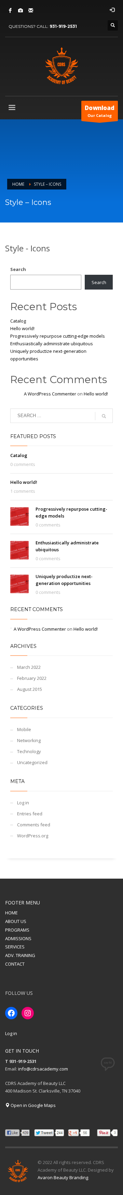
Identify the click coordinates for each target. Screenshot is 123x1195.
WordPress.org (32, 836)
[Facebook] (10, 10)
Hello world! (22, 328)
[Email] (31, 10)
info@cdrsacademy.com (43, 1069)
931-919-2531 (63, 26)
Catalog (18, 321)
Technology (29, 751)
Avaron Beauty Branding (63, 1177)
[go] (104, 416)
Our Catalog (99, 111)
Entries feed (29, 814)
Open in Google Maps (33, 1105)
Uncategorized (32, 762)
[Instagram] (20, 10)
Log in (23, 803)
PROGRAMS (17, 930)
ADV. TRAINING (20, 955)
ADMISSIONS (18, 938)
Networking (29, 740)
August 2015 (29, 689)
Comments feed (33, 825)
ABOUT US (15, 921)
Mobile (24, 729)
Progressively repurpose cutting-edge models (57, 336)
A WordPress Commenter (50, 394)
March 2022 (29, 667)
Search (18, 269)
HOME (11, 913)
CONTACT (15, 964)
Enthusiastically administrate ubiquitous (51, 343)
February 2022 (31, 678)
